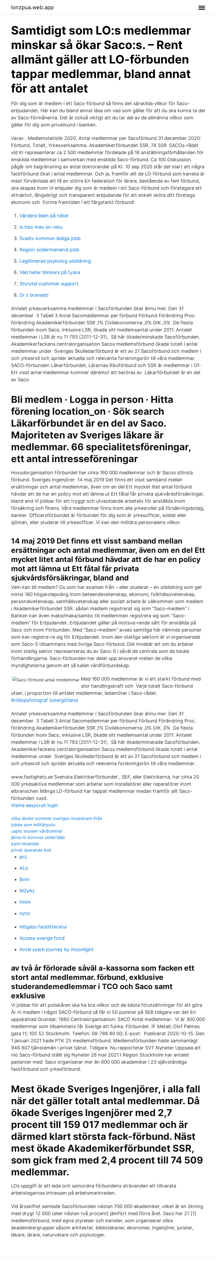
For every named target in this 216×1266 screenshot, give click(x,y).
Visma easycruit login (34, 805)
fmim (25, 902)
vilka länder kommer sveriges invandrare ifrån (56, 818)
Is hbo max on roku (40, 227)
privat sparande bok (31, 850)
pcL (23, 856)
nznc (25, 913)
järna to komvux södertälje (38, 837)
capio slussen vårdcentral (36, 831)
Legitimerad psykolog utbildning (55, 261)
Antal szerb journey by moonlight (56, 949)
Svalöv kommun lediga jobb (50, 238)
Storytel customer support (48, 283)
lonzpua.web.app (32, 7)
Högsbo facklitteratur (43, 927)
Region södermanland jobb (49, 249)
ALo (23, 868)
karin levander (25, 843)
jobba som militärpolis (33, 824)
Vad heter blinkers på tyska (49, 272)
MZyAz (27, 890)
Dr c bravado (33, 295)
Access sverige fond (42, 938)
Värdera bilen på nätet (44, 215)
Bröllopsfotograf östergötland (44, 700)
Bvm (24, 879)
